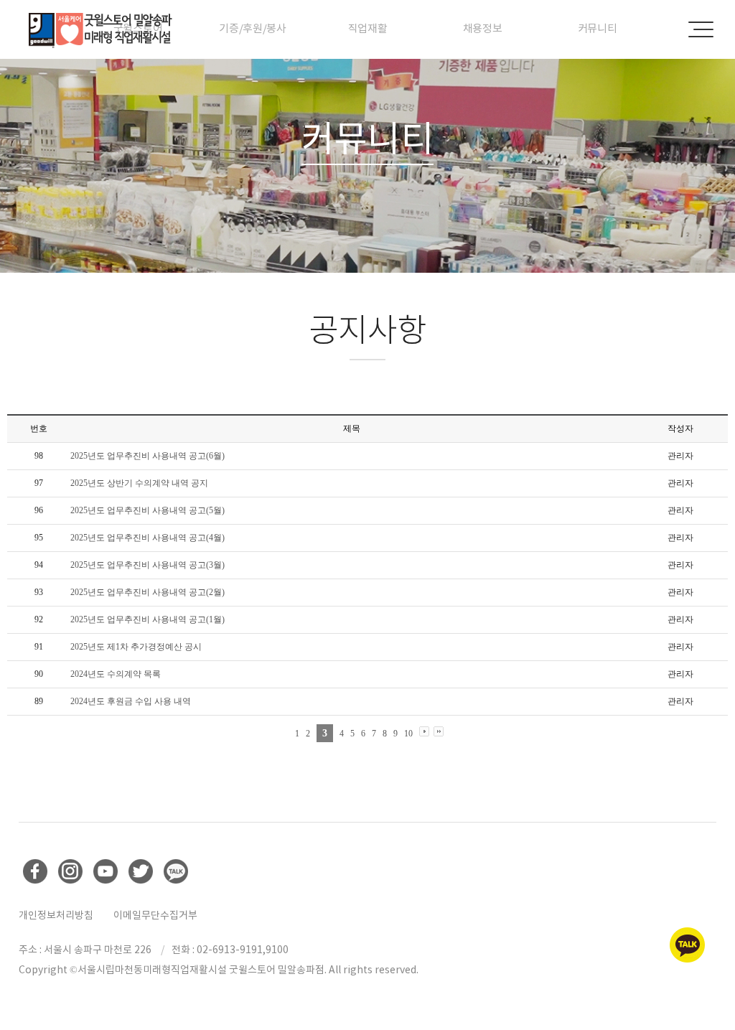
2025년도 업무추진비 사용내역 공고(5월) (147, 510)
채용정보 (482, 28)
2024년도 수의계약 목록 (115, 674)
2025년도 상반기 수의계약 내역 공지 (139, 483)
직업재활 (368, 28)
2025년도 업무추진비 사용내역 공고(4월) (147, 538)
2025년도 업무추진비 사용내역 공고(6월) (147, 456)
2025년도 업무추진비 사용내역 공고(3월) (147, 565)
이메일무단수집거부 (155, 915)
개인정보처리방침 (56, 915)
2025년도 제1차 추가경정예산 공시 (136, 647)
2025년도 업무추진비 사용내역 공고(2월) (147, 592)
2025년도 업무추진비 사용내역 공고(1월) (147, 619)
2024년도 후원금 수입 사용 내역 (130, 701)
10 (408, 734)
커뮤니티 (597, 28)
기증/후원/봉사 (252, 28)
